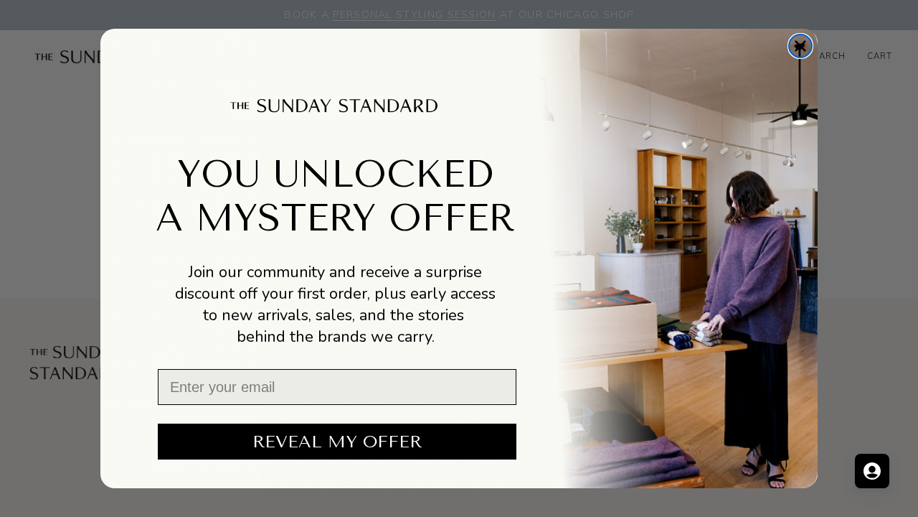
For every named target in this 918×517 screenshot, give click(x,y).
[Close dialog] (800, 45)
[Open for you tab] (872, 471)
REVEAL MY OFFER (337, 442)
